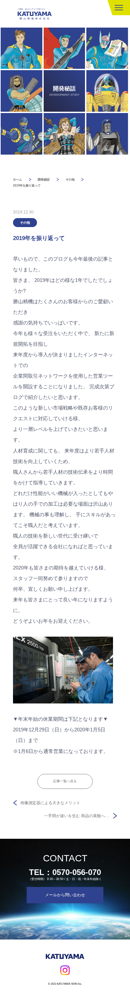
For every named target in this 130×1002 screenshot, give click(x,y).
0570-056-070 (76, 872)
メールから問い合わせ (65, 895)
